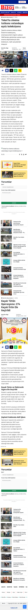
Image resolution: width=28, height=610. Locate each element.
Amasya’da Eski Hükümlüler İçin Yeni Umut (18, 292)
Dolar (17, 6)
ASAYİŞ (16, 298)
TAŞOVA (15, 587)
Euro (24, 6)
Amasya (8, 597)
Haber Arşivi (19, 592)
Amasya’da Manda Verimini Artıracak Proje (19, 268)
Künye (3, 592)
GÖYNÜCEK (21, 587)
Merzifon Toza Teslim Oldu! (18, 237)
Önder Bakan (14, 597)
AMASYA (13, 12)
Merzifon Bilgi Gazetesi (7, 17)
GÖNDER (14, 203)
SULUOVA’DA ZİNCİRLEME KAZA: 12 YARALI (18, 254)
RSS (4, 603)
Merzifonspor (22, 597)
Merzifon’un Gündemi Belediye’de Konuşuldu (19, 579)
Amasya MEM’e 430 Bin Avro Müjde (19, 261)
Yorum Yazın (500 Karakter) (8, 190)
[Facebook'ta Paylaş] (7, 70)
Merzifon (3, 597)
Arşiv (14, 592)
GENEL (16, 17)
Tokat (24, 48)
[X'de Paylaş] (11, 70)
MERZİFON (9, 587)
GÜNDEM (19, 12)
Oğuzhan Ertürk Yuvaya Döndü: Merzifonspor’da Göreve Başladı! (19, 246)
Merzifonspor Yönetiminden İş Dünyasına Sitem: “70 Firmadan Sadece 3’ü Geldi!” (18, 231)
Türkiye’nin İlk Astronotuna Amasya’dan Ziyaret (18, 223)
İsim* (2, 184)
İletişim (8, 592)
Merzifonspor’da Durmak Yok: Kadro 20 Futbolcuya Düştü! (19, 284)
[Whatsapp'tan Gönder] (15, 70)
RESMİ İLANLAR (5, 12)
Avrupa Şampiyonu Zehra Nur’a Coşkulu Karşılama (18, 277)
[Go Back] (25, 607)
